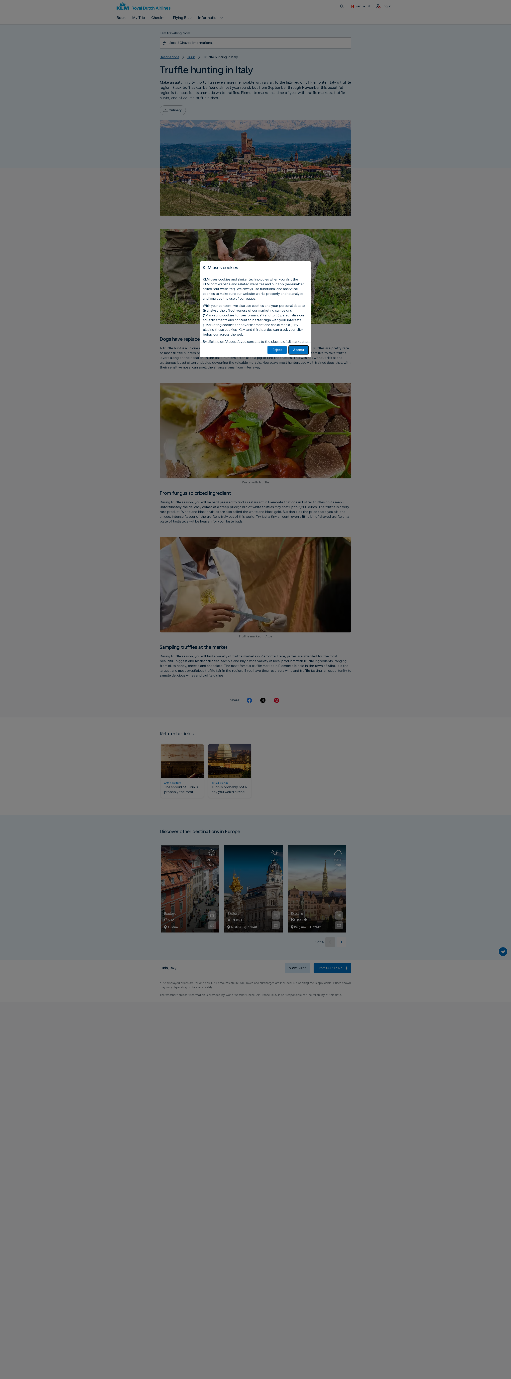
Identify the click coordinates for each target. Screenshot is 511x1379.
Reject (277, 350)
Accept (298, 350)
